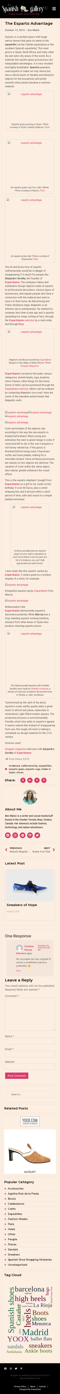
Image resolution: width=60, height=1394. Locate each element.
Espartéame (45, 359)
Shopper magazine (15, 749)
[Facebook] (8, 835)
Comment (12, 996)
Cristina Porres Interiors (24, 949)
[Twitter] (37, 835)
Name (9, 1036)
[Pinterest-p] (21, 1368)
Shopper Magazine (30, 366)
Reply (18, 971)
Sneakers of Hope (22, 905)
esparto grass (16, 769)
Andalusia (14, 765)
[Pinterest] (22, 835)
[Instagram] (15, 835)
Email (9, 1049)
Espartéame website (16, 388)
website (21, 320)
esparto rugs (33, 769)
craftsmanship (29, 765)
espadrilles (45, 765)
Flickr (47, 127)
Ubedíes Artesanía (39, 688)
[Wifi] (30, 835)
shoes (20, 772)
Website (10, 1061)
